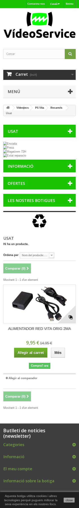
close (69, 500)
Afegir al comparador (23, 378)
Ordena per (10, 255)
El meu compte (17, 468)
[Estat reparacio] (39, 156)
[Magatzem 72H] (39, 152)
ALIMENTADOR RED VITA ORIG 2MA (39, 329)
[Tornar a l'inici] (8, 108)
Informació (20, 166)
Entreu (70, 3)
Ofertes (16, 183)
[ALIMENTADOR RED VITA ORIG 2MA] (39, 304)
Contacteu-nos (36, 3)
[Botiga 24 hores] (39, 24)
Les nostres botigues (31, 200)
